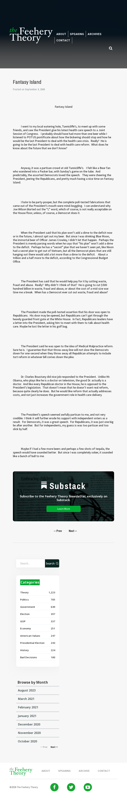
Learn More (63, 508)
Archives (95, 34)
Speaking (77, 34)
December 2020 (29, 724)
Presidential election (32, 642)
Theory (24, 592)
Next (73, 531)
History (24, 650)
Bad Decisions (28, 657)
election (25, 614)
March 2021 (26, 699)
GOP (22, 621)
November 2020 (29, 733)
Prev (58, 531)
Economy (25, 628)
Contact (63, 40)
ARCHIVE (84, 770)
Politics (24, 599)
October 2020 (27, 741)
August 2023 (27, 690)
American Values (30, 635)
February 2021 (28, 707)
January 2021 (27, 716)
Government (27, 606)
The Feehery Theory (31, 37)
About (61, 34)
